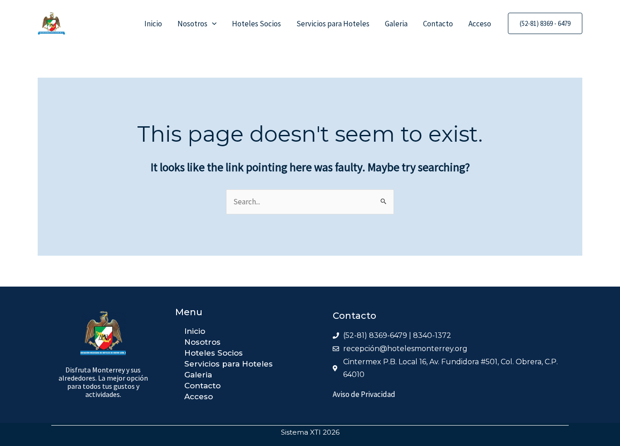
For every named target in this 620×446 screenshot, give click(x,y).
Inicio (153, 24)
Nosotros (192, 24)
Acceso (479, 24)
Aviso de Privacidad (364, 394)
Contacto (438, 24)
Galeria (396, 24)
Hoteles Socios (256, 24)
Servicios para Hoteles (332, 24)
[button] (212, 24)
